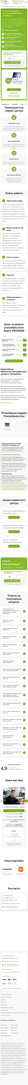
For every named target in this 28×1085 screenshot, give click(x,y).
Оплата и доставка (6, 997)
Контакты (3, 999)
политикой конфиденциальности (14, 66)
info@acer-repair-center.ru (11, 961)
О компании (4, 1005)
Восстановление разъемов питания (14, 486)
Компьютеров (4, 1027)
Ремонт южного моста (18, 489)
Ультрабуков (14, 1033)
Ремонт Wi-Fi (10, 489)
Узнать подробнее (13, 517)
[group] (7, 870)
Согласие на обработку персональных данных (14, 1012)
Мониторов (4, 1033)
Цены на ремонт (14, 89)
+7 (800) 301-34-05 (17, 1)
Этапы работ (15, 104)
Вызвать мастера (14, 810)
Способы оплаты (5, 1015)
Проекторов (14, 1027)
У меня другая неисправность (14, 361)
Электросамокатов (6, 1035)
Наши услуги (4, 1010)
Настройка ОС (13, 488)
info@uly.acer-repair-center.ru (12, 903)
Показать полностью (6, 402)
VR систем (13, 1030)
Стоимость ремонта (6, 994)
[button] (26, 801)
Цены (22, 104)
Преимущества (5, 104)
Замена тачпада (16, 483)
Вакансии (3, 1002)
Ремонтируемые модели (7, 1007)
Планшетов (4, 1030)
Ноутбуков (4, 1025)
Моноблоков (14, 1025)
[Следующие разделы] (27, 104)
